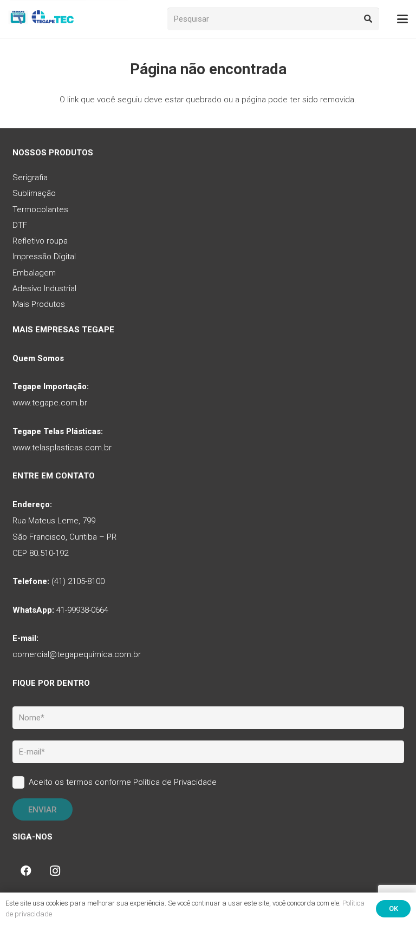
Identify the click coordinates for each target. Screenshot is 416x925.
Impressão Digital (44, 256)
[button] (402, 19)
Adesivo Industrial (44, 288)
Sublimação (34, 193)
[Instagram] (55, 870)
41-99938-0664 (82, 610)
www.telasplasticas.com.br (62, 447)
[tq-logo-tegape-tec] (42, 18)
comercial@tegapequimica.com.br (76, 654)
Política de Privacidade (175, 782)
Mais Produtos (38, 304)
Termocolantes (40, 209)
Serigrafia (30, 177)
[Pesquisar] (367, 19)
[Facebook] (26, 870)
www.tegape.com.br (49, 403)
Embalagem (34, 273)
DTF (19, 225)
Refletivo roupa (40, 241)
